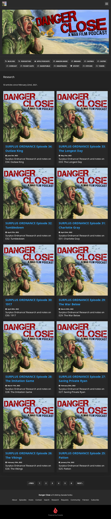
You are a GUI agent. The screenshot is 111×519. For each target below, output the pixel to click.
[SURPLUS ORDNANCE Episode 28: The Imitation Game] (28, 346)
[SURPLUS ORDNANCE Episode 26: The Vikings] (28, 423)
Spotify (76, 66)
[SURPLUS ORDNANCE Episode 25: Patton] (82, 423)
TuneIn (101, 66)
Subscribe (95, 500)
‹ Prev (31, 483)
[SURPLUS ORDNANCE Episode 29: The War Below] (82, 270)
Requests (64, 500)
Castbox (90, 61)
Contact (38, 500)
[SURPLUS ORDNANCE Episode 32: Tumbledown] (28, 193)
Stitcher (89, 66)
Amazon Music (62, 61)
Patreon (85, 500)
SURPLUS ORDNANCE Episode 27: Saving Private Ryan (82, 379)
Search (46, 500)
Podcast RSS (26, 61)
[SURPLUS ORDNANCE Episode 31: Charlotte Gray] (82, 193)
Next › (80, 483)
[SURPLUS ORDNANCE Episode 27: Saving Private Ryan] (82, 346)
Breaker (77, 61)
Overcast (13, 66)
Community (75, 500)
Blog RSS (11, 61)
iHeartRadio (62, 66)
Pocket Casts (28, 66)
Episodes (22, 500)
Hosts (31, 500)
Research (55, 500)
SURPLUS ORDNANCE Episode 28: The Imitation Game (28, 379)
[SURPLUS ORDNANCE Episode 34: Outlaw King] (28, 116)
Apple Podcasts (43, 61)
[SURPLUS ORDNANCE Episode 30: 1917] (28, 270)
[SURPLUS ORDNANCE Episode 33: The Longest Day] (82, 116)
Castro (103, 61)
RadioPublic (45, 66)
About (14, 500)
